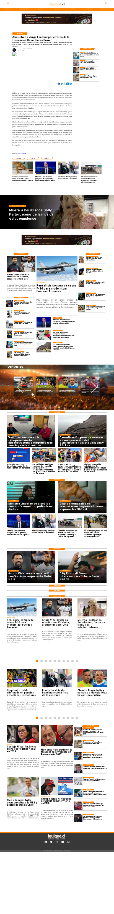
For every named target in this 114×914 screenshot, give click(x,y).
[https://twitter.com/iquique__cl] (51, 842)
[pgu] (78, 756)
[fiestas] (78, 731)
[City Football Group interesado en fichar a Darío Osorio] (81, 283)
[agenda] (78, 818)
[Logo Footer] (56, 839)
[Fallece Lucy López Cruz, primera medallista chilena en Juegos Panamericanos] (9, 354)
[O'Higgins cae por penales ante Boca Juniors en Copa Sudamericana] (9, 334)
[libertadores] (78, 781)
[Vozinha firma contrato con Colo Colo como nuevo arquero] (9, 313)
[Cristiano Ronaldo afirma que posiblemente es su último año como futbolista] (78, 806)
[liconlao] (81, 296)
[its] (76, 55)
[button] (18, 158)
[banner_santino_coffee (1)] (57, 244)
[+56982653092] (68, 842)
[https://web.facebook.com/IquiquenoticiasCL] (45, 842)
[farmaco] (76, 70)
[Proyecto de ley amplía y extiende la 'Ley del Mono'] (76, 63)
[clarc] (9, 303)
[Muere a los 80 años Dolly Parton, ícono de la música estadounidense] (81, 259)
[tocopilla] (76, 77)
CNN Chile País (22, 153)
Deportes (18, 377)
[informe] (78, 793)
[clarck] (9, 324)
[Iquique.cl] (8, 4)
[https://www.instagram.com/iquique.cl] (57, 842)
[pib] (78, 768)
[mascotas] (81, 308)
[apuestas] (9, 344)
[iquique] (57, 7)
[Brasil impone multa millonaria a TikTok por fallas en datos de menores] (81, 271)
